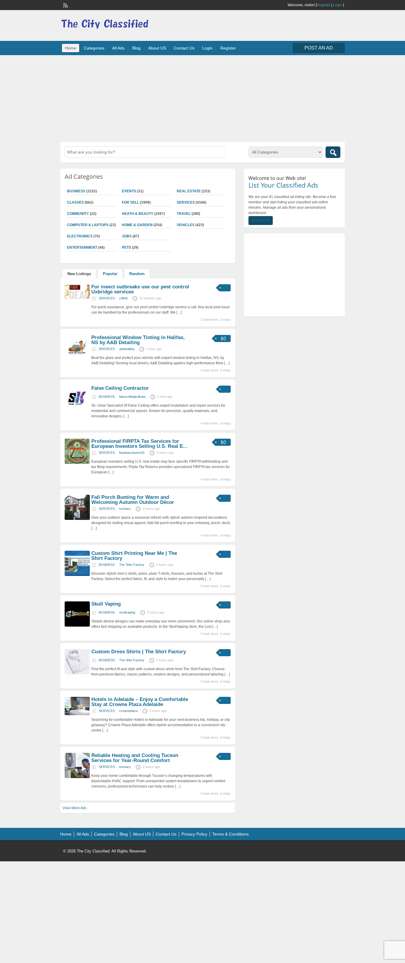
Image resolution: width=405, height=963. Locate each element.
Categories (94, 48)
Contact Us (184, 48)
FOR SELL (130, 202)
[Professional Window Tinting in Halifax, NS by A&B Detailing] (77, 359)
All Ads (118, 48)
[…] (179, 312)
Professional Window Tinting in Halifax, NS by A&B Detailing (138, 340)
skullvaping (127, 612)
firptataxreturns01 (132, 452)
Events (129, 191)
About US (157, 48)
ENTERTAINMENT (82, 247)
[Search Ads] (333, 152)
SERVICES (186, 202)
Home (70, 48)
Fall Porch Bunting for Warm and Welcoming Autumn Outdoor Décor (132, 499)
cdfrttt (123, 298)
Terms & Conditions (230, 834)
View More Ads (75, 808)
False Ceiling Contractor (120, 388)
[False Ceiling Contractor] (77, 410)
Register (323, 5)
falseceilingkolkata (132, 396)
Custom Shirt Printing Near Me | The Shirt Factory (134, 555)
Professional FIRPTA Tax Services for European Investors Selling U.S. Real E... (139, 443)
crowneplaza (128, 711)
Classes (75, 202)
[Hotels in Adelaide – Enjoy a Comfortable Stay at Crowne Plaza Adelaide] (77, 714)
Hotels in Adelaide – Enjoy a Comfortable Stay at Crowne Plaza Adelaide (139, 702)
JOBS (127, 236)
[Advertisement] (202, 97)
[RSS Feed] (65, 4)
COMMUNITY (78, 214)
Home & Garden (137, 225)
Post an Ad (318, 47)
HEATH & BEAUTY (137, 214)
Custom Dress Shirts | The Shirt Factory (138, 651)
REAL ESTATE (189, 191)
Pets (126, 247)
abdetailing (126, 349)
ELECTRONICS (80, 236)
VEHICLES (185, 225)
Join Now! (260, 220)
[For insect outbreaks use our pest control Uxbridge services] (77, 298)
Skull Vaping (106, 604)
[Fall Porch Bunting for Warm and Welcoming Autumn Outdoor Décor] (77, 519)
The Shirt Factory (131, 564)
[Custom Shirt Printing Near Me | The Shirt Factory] (77, 575)
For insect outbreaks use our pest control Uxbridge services (140, 289)
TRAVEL (184, 214)
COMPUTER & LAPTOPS (88, 225)
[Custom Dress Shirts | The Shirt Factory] (77, 673)
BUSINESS (76, 191)
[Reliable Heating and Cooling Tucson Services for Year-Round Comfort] (77, 777)
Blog (136, 48)
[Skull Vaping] (77, 625)
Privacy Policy (194, 834)
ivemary (125, 508)
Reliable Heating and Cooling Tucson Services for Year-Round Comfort (134, 758)
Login (337, 5)
